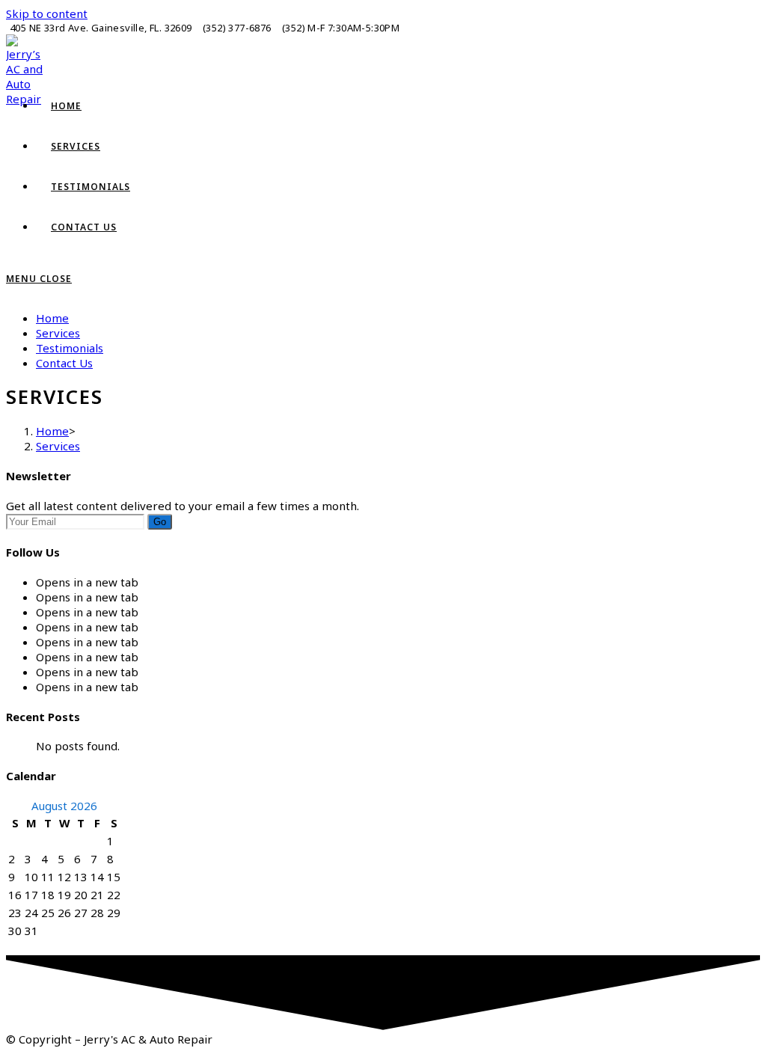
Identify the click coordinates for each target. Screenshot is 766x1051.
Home (52, 317)
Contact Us (64, 362)
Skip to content (47, 13)
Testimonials (69, 347)
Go (159, 521)
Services (58, 332)
